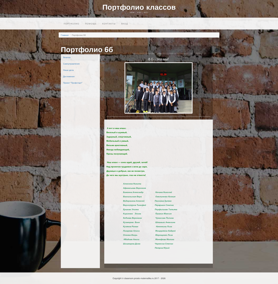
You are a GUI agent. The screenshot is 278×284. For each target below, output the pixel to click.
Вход (124, 23)
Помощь (90, 23)
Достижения (69, 76)
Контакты (109, 23)
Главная (65, 35)
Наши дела (68, 70)
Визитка (67, 57)
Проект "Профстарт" (72, 82)
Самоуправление (71, 63)
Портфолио (71, 23)
